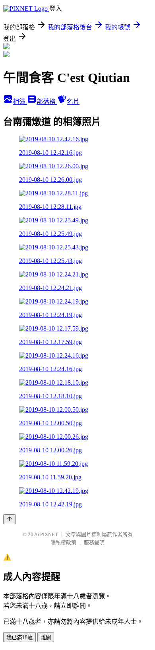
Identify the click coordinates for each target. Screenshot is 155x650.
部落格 (47, 101)
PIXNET (49, 534)
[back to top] (9, 519)
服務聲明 (94, 542)
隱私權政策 (63, 542)
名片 (73, 101)
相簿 (20, 101)
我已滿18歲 (19, 637)
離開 (46, 637)
